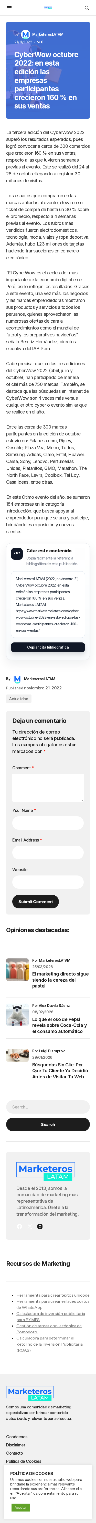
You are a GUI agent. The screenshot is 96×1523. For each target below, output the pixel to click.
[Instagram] (40, 1226)
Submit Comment (35, 901)
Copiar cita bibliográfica (48, 647)
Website (19, 869)
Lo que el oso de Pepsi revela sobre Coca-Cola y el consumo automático (59, 1025)
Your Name (24, 810)
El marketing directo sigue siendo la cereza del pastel (60, 980)
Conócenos (16, 1436)
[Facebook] (19, 1226)
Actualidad (18, 698)
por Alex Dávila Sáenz (51, 1005)
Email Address (27, 840)
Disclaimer (15, 1444)
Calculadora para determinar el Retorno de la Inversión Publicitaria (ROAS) (49, 1344)
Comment (23, 767)
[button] (9, 8)
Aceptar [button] (21, 1507)
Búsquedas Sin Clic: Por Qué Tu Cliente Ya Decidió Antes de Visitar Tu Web (60, 1070)
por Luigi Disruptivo (49, 1051)
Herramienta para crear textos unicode (53, 1295)
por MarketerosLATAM (51, 960)
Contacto (14, 1453)
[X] (30, 1226)
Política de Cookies (23, 1461)
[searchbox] (48, 1107)
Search (48, 1124)
